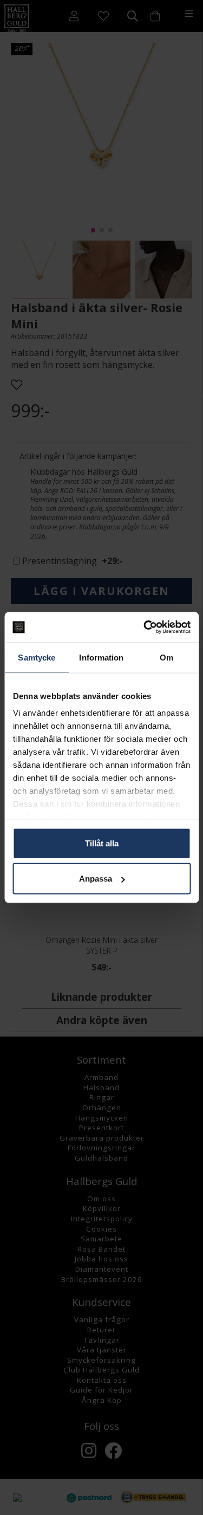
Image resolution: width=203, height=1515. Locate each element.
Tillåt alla (102, 842)
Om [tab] (166, 657)
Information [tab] (101, 657)
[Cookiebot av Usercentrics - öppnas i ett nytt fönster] (145, 627)
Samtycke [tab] (36, 657)
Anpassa (95, 878)
